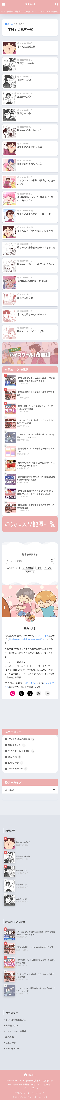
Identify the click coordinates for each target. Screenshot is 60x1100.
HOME (31, 1075)
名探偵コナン (30, 11)
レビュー (26, 1088)
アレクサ (48, 567)
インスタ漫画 (28, 567)
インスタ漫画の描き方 (11, 11)
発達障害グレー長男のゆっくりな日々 (26, 639)
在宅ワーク (30, 572)
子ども (38, 567)
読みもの (14, 756)
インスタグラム (41, 635)
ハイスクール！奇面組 (48, 11)
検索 (52, 561)
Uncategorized (17, 768)
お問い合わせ (30, 683)
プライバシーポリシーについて (29, 1093)
